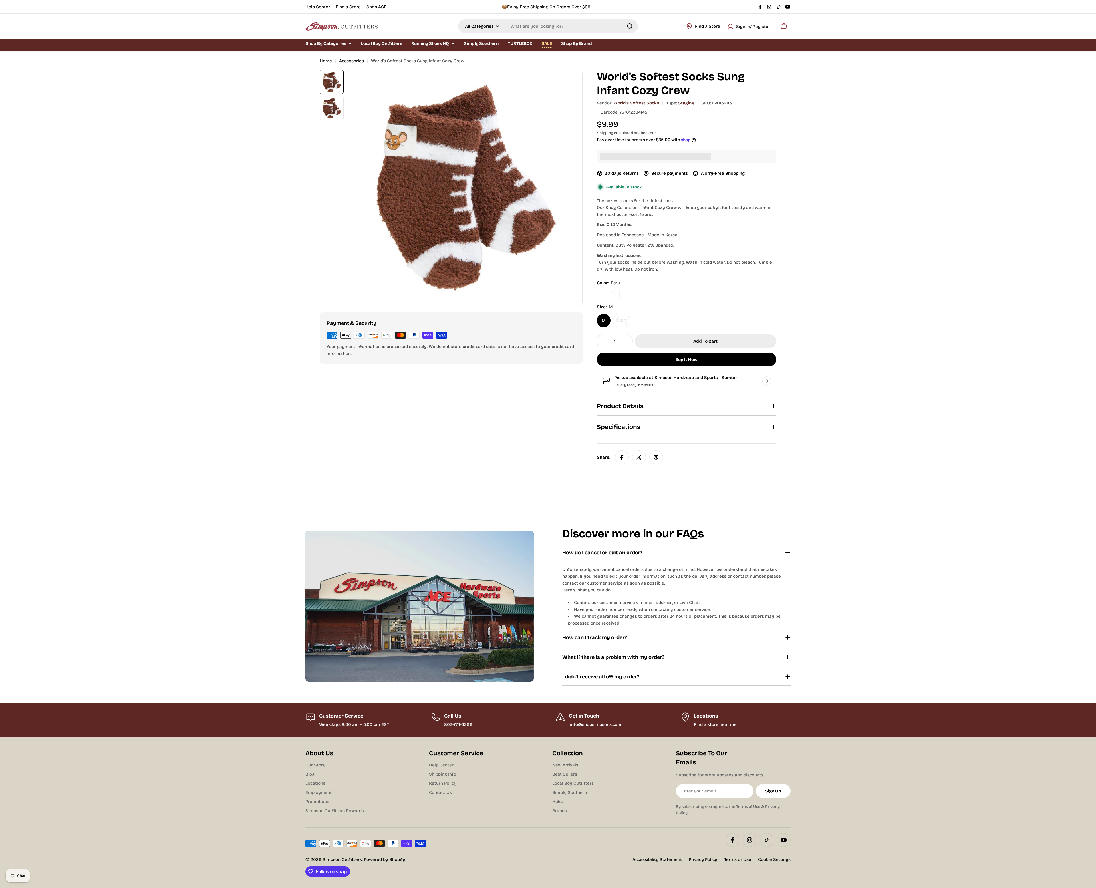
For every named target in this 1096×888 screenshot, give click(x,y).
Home (326, 60)
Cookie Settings (774, 859)
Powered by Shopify (384, 859)
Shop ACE (376, 6)
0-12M (622, 322)
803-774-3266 (458, 724)
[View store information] (766, 381)
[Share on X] (639, 457)
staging (686, 103)
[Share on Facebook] (622, 457)
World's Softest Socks (636, 103)
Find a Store (348, 6)
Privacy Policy (703, 859)
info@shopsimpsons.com (595, 724)
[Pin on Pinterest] (656, 457)
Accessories (351, 60)
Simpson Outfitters (342, 859)
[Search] (629, 26)
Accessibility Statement (657, 859)
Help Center (317, 6)
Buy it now (686, 359)
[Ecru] (601, 294)
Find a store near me (715, 724)
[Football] (615, 294)
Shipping (605, 132)
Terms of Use (748, 806)
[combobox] (548, 26)
